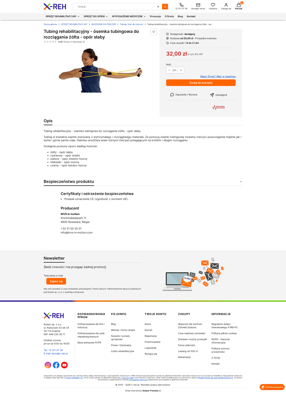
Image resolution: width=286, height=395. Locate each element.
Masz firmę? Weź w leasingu (218, 76)
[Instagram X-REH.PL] (48, 367)
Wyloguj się (151, 353)
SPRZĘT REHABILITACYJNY (74, 24)
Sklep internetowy (142, 390)
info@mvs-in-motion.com (77, 232)
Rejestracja (151, 335)
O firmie (216, 357)
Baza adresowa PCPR (89, 342)
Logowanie (150, 347)
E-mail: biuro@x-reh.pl (56, 353)
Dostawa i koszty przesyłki (192, 339)
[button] (165, 6)
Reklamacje (184, 357)
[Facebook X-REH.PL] (56, 367)
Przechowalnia (152, 341)
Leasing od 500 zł (188, 351)
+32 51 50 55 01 (71, 228)
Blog (113, 324)
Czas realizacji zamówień (191, 333)
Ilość (168, 64)
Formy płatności (186, 345)
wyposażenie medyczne (138, 380)
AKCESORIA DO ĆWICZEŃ (103, 24)
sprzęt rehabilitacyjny (74, 378)
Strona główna (50, 24)
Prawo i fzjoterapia (121, 345)
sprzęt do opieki (127, 378)
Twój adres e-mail (53, 275)
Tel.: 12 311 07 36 (53, 350)
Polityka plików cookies (224, 333)
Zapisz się (56, 281)
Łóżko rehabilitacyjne (122, 351)
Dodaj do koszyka (201, 82)
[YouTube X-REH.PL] (64, 367)
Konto (148, 324)
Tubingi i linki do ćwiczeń (131, 24)
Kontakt (216, 363)
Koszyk (148, 330)
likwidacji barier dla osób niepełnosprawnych (215, 378)
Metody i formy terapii (123, 330)
